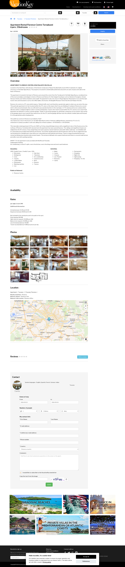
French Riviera (40, 530)
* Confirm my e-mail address (28, 433)
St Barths (30, 504)
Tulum (92, 531)
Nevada (77, 506)
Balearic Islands (36, 506)
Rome (92, 507)
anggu (32, 529)
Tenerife (48, 532)
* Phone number (24, 439)
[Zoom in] (85, 306)
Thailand (19, 504)
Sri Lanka (24, 507)
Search (106, 12)
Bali (16, 504)
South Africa (103, 527)
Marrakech (103, 529)
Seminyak (26, 529)
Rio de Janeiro (95, 527)
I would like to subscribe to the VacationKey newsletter (39, 472)
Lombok (12, 531)
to (51, 399)
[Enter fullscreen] (85, 302)
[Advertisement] (49, 182)
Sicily (87, 530)
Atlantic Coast (48, 530)
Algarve (74, 532)
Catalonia (58, 534)
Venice (101, 507)
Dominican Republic (26, 506)
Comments (23, 453)
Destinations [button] (76, 7)
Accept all (86, 556)
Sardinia (83, 530)
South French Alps (99, 531)
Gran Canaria (68, 532)
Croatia (39, 532)
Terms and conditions (52, 551)
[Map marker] (49, 319)
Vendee (69, 534)
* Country (22, 446)
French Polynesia (39, 507)
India (21, 531)
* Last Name (54, 419)
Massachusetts (70, 506)
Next (83, 53)
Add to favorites (103, 40)
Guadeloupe (47, 504)
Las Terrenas (31, 507)
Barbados (17, 506)
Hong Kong (25, 532)
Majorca (63, 530)
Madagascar (110, 527)
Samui (14, 529)
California (68, 504)
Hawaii (83, 504)
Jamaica (12, 506)
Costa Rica (109, 529)
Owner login (109, 2)
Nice (110, 507)
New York (74, 504)
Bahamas (53, 504)
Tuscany (64, 534)
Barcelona (102, 511)
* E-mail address (24, 426)
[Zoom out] (85, 308)
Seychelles (49, 506)
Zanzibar (92, 529)
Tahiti (45, 507)
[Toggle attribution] (86, 339)
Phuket (18, 529)
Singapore (19, 532)
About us (48, 549)
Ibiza (59, 530)
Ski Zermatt (95, 533)
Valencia (110, 509)
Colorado (82, 506)
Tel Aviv (97, 529)
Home (68, 7)
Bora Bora (55, 507)
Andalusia (53, 534)
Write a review (82, 357)
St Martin (25, 504)
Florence (97, 507)
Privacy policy (50, 552)
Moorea (50, 507)
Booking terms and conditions (92, 7)
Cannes (106, 507)
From (21, 399)
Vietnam (32, 531)
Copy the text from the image (29, 476)
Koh (11, 529)
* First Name (23, 419)
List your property (84, 2)
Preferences (86, 561)
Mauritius (43, 506)
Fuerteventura (60, 532)
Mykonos (73, 530)
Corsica (78, 530)
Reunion (55, 506)
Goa (24, 531)
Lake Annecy (110, 533)
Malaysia (17, 531)
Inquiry (102, 31)
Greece (68, 530)
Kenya (106, 531)
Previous (15, 53)
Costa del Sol (80, 532)
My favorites (97, 2)
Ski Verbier (111, 531)
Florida (35, 504)
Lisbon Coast (74, 534)
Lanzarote (53, 532)
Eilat (114, 529)
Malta (43, 532)
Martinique (41, 504)
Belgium (105, 509)
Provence (99, 509)
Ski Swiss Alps (102, 533)
